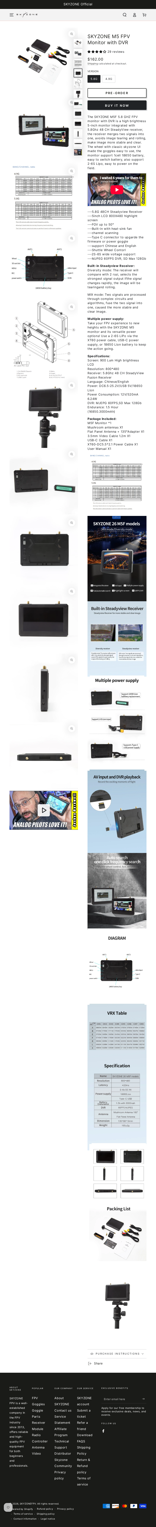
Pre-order (117, 93)
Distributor (62, 1453)
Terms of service (23, 1513)
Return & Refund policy (83, 1466)
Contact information (25, 1518)
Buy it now (117, 105)
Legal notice (48, 1518)
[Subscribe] (144, 1399)
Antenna (38, 1447)
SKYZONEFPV (28, 1503)
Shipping (93, 63)
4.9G (108, 78)
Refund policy (45, 1508)
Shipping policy (46, 1513)
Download (85, 1435)
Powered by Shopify (21, 1509)
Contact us (62, 1410)
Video (36, 1453)
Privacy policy (65, 1508)
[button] (125, 15)
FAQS (81, 1441)
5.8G (94, 78)
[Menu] (12, 15)
